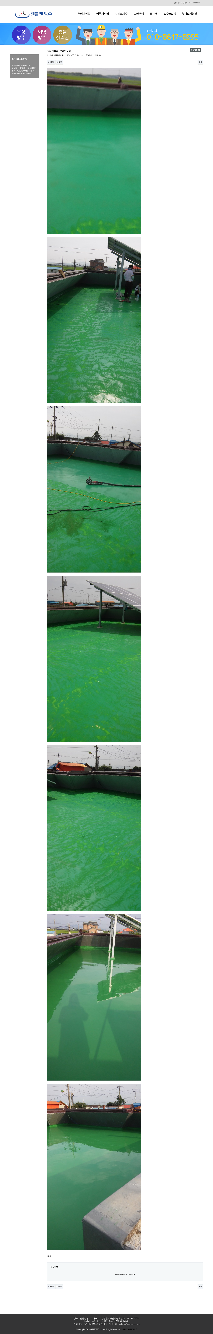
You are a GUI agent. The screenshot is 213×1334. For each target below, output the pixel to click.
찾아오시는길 (189, 13)
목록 (200, 62)
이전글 (51, 62)
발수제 (153, 13)
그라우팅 (139, 13)
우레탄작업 (84, 13)
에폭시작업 (102, 13)
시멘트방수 (121, 13)
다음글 (59, 62)
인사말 (176, 3)
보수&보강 (170, 13)
